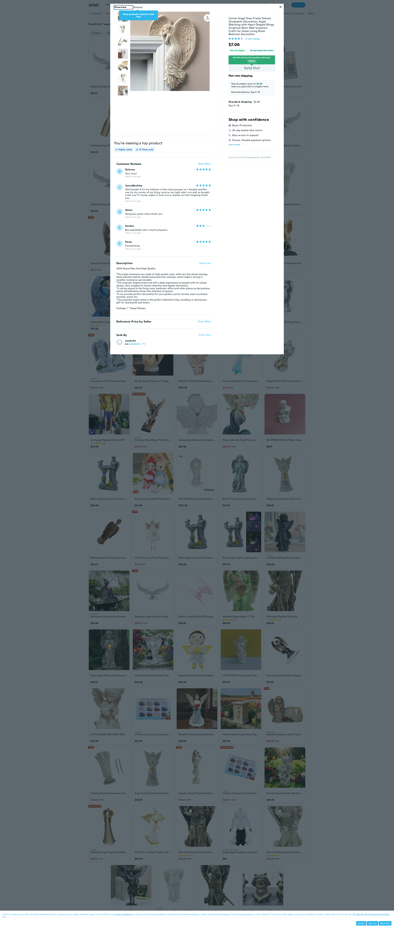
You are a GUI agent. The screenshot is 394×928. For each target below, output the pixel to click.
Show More (204, 163)
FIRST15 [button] (251, 61)
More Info (385, 923)
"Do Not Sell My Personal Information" (371, 914)
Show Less (205, 263)
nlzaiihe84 (130, 341)
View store (205, 335)
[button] (280, 7)
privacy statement (123, 914)
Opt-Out (372, 923)
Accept (361, 923)
